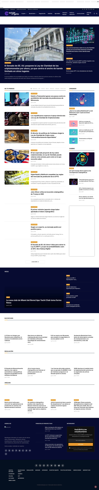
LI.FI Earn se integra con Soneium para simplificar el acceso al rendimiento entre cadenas (13, 338)
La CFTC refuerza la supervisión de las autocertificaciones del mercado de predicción (53, 436)
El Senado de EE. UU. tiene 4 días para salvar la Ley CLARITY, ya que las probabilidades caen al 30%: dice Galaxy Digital (48, 247)
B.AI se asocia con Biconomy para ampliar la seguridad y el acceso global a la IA (60, 337)
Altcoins (43, 88)
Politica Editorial (72, 13)
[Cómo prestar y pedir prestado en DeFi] (88, 295)
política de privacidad (21, 9)
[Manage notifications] (95, 487)
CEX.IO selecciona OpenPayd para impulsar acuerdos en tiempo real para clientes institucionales (73, 287)
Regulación (42, 13)
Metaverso (35, 88)
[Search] (96, 13)
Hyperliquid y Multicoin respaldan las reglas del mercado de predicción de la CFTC (47, 175)
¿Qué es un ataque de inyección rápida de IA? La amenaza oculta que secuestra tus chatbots (86, 122)
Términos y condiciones (33, 9)
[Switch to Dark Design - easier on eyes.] (94, 13)
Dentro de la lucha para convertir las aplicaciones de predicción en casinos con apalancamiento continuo (14, 405)
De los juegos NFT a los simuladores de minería (79, 71)
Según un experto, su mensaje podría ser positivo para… (46, 228)
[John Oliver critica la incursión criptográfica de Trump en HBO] (17, 195)
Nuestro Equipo (65, 13)
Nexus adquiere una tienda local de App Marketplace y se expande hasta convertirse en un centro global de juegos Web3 (86, 197)
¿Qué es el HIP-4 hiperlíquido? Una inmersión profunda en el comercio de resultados (73, 278)
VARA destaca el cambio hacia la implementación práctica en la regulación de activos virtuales (83, 371)
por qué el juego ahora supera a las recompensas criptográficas (80, 171)
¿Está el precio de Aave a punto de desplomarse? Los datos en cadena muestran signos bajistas (61, 405)
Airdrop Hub (89, 13)
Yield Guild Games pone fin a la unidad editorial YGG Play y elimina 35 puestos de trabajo (86, 180)
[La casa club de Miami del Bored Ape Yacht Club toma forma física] (34, 291)
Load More (34, 261)
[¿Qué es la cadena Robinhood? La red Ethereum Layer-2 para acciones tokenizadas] (81, 99)
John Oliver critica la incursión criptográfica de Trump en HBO (47, 193)
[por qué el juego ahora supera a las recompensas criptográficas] (81, 159)
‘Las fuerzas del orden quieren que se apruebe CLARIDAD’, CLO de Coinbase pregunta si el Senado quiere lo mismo (61, 371)
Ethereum (52, 88)
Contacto (7, 9)
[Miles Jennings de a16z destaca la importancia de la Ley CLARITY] (40, 429)
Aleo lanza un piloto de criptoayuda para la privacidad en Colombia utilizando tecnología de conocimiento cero (37, 339)
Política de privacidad (83, 449)
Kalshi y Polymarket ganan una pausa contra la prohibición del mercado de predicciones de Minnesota (48, 98)
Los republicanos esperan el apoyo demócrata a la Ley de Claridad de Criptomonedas (48, 117)
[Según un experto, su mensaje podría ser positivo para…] (17, 230)
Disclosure (12, 9)
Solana (11, 476)
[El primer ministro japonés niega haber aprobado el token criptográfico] (17, 213)
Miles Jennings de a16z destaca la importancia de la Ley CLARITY (54, 428)
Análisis (50, 13)
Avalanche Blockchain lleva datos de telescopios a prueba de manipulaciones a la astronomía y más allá (83, 338)
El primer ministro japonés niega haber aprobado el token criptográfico (45, 211)
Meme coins (63, 88)
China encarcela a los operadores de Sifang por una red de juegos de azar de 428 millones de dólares (54, 446)
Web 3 (8, 297)
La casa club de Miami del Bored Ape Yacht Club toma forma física (33, 301)
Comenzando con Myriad (85, 138)
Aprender (57, 13)
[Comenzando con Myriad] (73, 141)
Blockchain (32, 13)
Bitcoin (47, 88)
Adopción (57, 88)
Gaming (68, 68)
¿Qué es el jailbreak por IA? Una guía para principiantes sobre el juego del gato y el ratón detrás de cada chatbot (86, 130)
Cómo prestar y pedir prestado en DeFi (72, 296)
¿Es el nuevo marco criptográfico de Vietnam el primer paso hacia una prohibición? (36, 371)
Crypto (23, 13)
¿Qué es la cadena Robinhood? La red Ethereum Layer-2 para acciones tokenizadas (81, 112)
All (31, 88)
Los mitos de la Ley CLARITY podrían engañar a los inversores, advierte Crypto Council (80, 61)
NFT (39, 88)
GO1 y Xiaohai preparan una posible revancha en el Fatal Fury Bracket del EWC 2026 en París (86, 188)
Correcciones (80, 13)
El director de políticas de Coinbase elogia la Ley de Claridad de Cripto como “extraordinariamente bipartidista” (47, 135)
